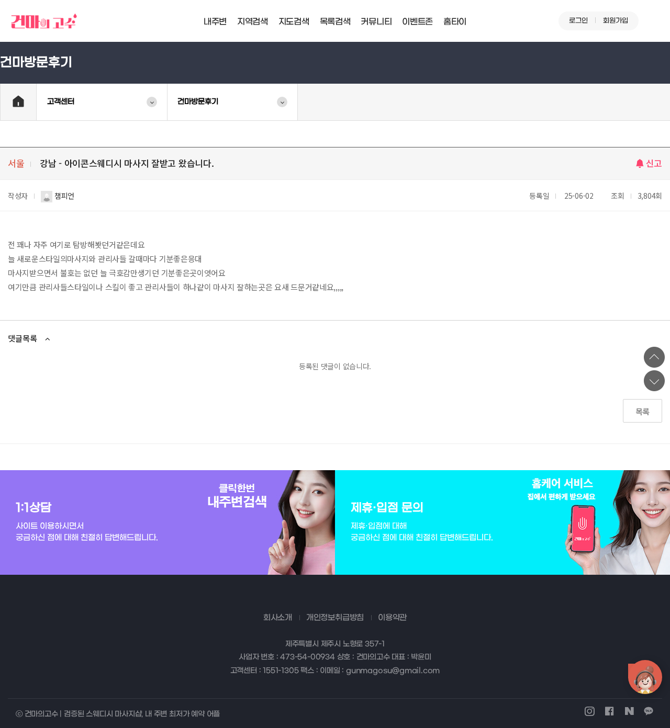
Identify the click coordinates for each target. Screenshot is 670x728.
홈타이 (454, 22)
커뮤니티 (376, 22)
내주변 (215, 22)
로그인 (578, 21)
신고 (654, 162)
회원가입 (615, 21)
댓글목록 (22, 338)
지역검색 (252, 22)
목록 (642, 411)
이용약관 (392, 617)
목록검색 (335, 22)
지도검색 (293, 22)
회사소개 (277, 617)
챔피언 (63, 195)
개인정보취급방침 (335, 617)
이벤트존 (417, 22)
